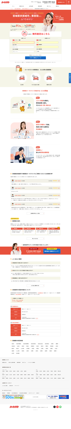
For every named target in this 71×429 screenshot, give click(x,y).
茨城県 (37, 371)
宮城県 (16, 180)
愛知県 (32, 374)
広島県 (14, 378)
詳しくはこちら (35, 238)
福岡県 (37, 378)
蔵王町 (17, 348)
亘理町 (51, 348)
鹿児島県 (59, 378)
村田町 (33, 348)
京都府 (44, 374)
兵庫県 (41, 374)
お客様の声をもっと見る (35, 213)
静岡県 (29, 374)
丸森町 (47, 348)
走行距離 (16, 49)
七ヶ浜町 (17, 350)
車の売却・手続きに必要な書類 (17, 300)
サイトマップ (17, 385)
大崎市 (57, 346)
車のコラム (49, 6)
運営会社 (57, 6)
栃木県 (41, 371)
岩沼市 (37, 346)
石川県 (11, 374)
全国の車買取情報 (17, 8)
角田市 (27, 346)
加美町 (46, 350)
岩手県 (11, 371)
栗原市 (47, 346)
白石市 (18, 346)
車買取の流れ (21, 6)
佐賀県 (41, 378)
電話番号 (40, 44)
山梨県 (18, 374)
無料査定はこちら (61, 2)
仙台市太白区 (40, 343)
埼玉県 (48, 371)
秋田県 (18, 371)
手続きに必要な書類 (11, 362)
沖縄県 (63, 378)
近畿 (36, 373)
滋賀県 (48, 374)
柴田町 (37, 348)
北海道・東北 (4, 369)
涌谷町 (50, 350)
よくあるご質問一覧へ (35, 285)
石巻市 (52, 343)
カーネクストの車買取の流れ (17, 301)
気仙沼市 (13, 346)
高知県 (32, 378)
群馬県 (44, 371)
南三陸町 (17, 353)
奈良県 (51, 374)
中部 (3, 373)
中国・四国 (4, 376)
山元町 (56, 348)
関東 (36, 369)
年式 (15, 44)
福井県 (14, 374)
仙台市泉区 (47, 343)
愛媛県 (29, 378)
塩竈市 (57, 343)
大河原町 (27, 348)
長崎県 (44, 378)
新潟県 (3, 374)
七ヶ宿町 (22, 348)
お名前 (40, 40)
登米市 (42, 346)
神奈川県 (59, 371)
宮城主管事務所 (18, 294)
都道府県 (40, 49)
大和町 (27, 350)
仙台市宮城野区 (26, 343)
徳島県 (21, 378)
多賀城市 (19, 180)
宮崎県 (55, 378)
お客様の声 (11, 385)
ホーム (13, 6)
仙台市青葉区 (18, 343)
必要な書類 (31, 6)
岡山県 (11, 378)
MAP (37, 318)
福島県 (25, 371)
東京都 (55, 371)
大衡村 (37, 350)
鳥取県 (3, 378)
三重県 (55, 374)
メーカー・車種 (17, 40)
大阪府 (37, 374)
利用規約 (30, 55)
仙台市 (13, 343)
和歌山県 (59, 374)
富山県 (7, 374)
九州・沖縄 (38, 376)
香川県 (25, 378)
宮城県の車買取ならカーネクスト (27, 8)
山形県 (21, 371)
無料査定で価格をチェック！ (51, 251)
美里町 (55, 350)
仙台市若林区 (33, 343)
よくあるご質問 (4, 385)
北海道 (3, 371)
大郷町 (32, 350)
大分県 (51, 378)
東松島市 (51, 346)
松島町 (13, 350)
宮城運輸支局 (40, 292)
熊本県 (48, 378)
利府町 (23, 350)
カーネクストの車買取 (31, 362)
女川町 (13, 353)
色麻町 (41, 350)
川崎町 (42, 348)
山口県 (18, 378)
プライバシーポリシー (35, 55)
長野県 (21, 374)
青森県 (7, 371)
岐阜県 (25, 374)
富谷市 (13, 348)
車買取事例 (40, 6)
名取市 (23, 346)
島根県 (7, 378)
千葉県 (51, 371)
